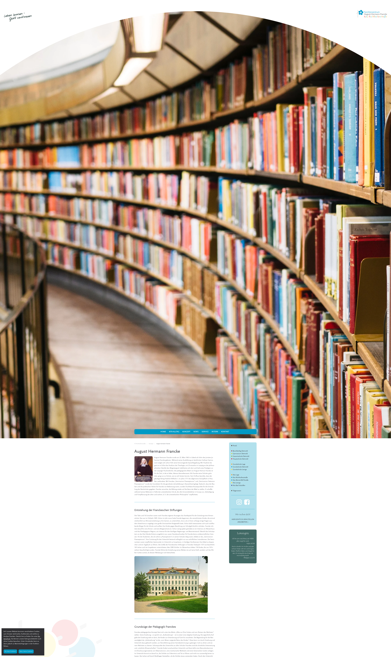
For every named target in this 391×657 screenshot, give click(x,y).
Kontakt (225, 432)
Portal (235, 446)
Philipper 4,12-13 (249, 558)
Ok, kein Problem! (10, 651)
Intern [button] (215, 432)
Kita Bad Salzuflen (239, 485)
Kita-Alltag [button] (174, 432)
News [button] (196, 432)
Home (163, 432)
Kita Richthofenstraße (240, 477)
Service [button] (205, 432)
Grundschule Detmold (240, 467)
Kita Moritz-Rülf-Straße (240, 480)
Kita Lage (236, 475)
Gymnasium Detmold (240, 454)
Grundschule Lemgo (240, 469)
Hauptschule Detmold (240, 459)
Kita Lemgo (237, 483)
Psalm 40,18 (251, 543)
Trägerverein (237, 491)
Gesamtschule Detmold (241, 456)
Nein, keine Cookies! (26, 651)
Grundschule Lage (239, 464)
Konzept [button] (186, 432)
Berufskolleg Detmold (240, 451)
